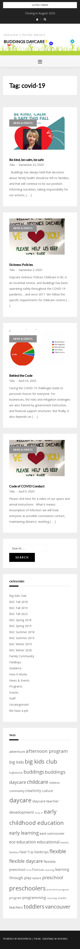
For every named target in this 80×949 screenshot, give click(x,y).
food (28, 870)
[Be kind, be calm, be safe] (37, 131)
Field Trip (26, 852)
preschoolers (27, 888)
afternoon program (47, 751)
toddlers (34, 906)
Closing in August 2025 (40, 13)
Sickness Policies (21, 264)
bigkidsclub (16, 772)
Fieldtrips (15, 662)
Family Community (21, 656)
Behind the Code (20, 375)
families (13, 852)
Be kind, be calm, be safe (26, 160)
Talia (12, 164)
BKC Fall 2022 (18, 614)
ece (12, 842)
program (15, 898)
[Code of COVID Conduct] (37, 458)
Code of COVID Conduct (27, 486)
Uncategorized (19, 704)
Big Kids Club (17, 596)
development (21, 812)
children (54, 783)
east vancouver (52, 833)
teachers (16, 907)
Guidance (15, 668)
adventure (17, 751)
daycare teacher (45, 801)
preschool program (58, 889)
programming (34, 897)
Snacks (13, 692)
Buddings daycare (24, 41)
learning (49, 869)
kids (41, 870)
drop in (39, 812)
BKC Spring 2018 (20, 620)
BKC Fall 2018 (18, 602)
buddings (34, 772)
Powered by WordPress (17, 938)
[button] (37, 19)
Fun (35, 869)
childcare (37, 781)
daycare (20, 800)
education (26, 842)
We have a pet (18, 711)
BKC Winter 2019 (20, 644)
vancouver (58, 906)
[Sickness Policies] (37, 236)
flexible (57, 851)
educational (48, 842)
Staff (12, 698)
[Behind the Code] (37, 347)
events (64, 842)
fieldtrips (41, 852)
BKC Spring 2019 (20, 626)
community (16, 791)
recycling (52, 898)
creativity (33, 790)
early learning (24, 833)
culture (47, 791)
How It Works (18, 674)
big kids (16, 762)
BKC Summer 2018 (21, 632)
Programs (15, 686)
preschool (52, 877)
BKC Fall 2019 (18, 608)
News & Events (23, 123)
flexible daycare (26, 861)
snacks (62, 898)
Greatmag (48, 938)
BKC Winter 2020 (20, 650)
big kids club (41, 761)
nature (36, 878)
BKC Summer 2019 (21, 638)
